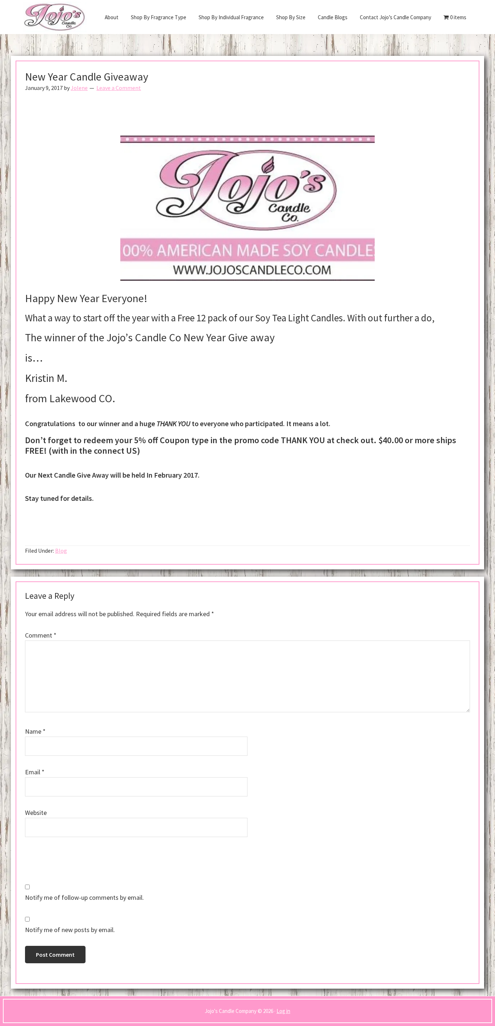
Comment (41, 635)
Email (35, 772)
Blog (61, 550)
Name (35, 731)
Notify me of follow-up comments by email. (84, 897)
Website (36, 812)
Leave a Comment (118, 87)
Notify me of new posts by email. (70, 930)
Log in (283, 1011)
